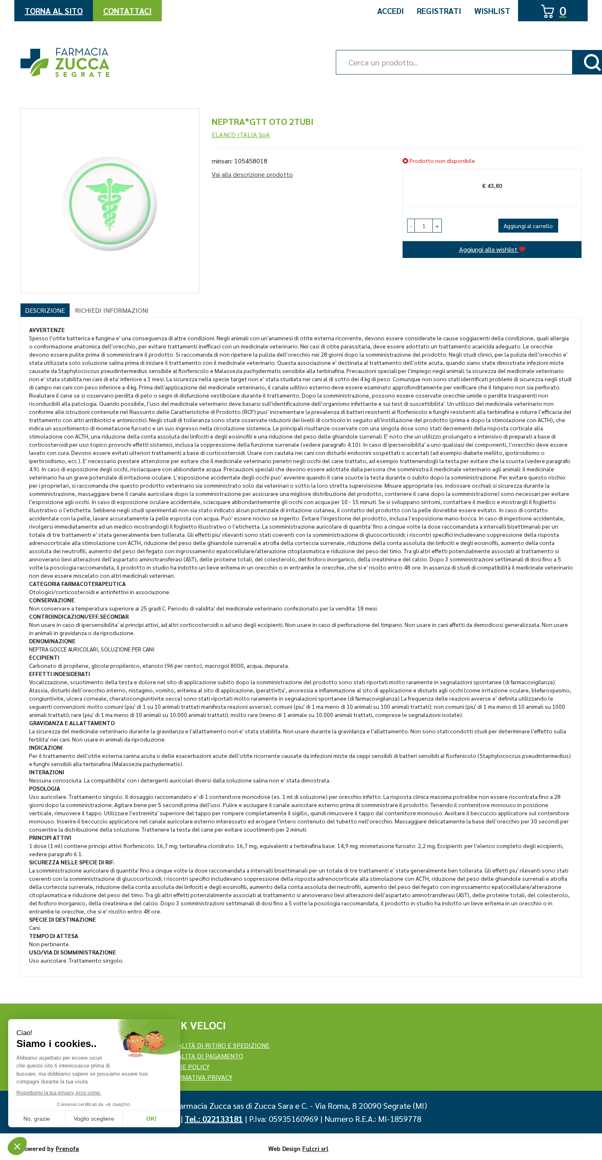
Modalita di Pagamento (203, 1055)
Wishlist (492, 10)
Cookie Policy (187, 1066)
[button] (411, 226)
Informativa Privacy (198, 1077)
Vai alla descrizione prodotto (252, 174)
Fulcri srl (315, 1148)
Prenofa (67, 1148)
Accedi (390, 10)
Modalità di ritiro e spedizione (216, 1045)
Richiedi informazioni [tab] (112, 310)
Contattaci (127, 10)
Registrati (439, 10)
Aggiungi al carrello (528, 225)
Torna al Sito (54, 10)
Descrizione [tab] (45, 310)
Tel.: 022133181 (214, 1118)
